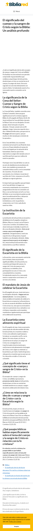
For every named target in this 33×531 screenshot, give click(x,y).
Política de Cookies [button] (15, 521)
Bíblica (7, 465)
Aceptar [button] (16, 526)
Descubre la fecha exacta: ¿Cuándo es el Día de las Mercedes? (16, 504)
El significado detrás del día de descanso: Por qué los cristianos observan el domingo (16, 470)
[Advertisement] (16, 51)
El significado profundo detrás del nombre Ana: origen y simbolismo (16, 489)
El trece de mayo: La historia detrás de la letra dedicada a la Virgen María (16, 510)
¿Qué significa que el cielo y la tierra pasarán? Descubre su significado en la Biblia (15, 497)
